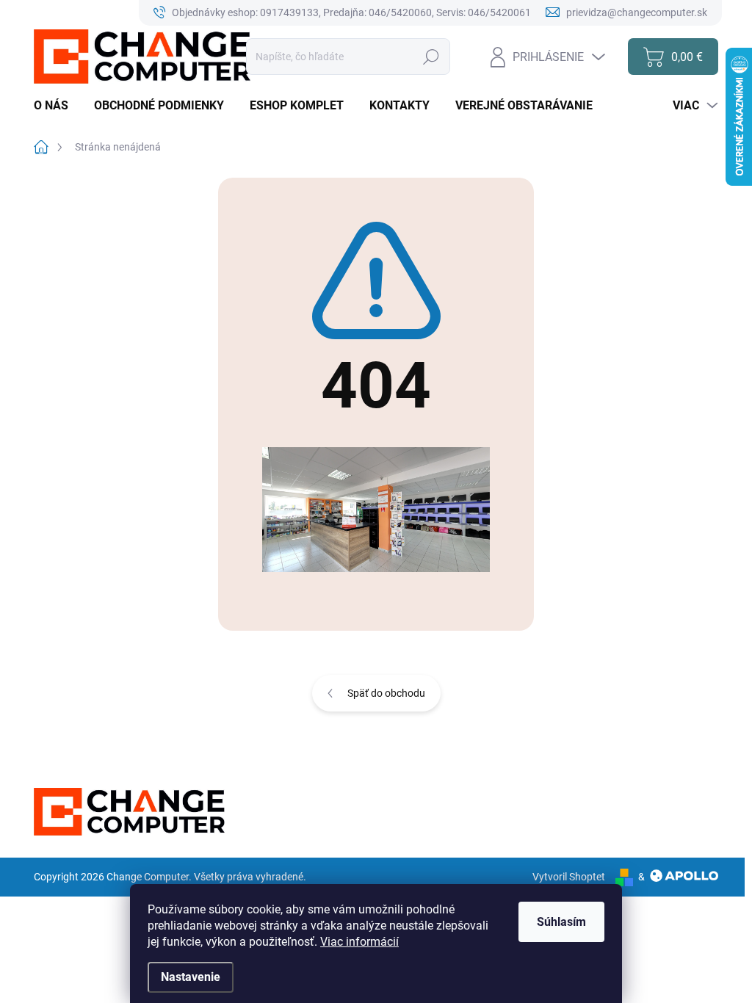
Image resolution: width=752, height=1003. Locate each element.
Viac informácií (359, 942)
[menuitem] (56, 106)
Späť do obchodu (386, 693)
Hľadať (431, 56)
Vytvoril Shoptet (568, 877)
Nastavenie (190, 977)
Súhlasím (561, 922)
